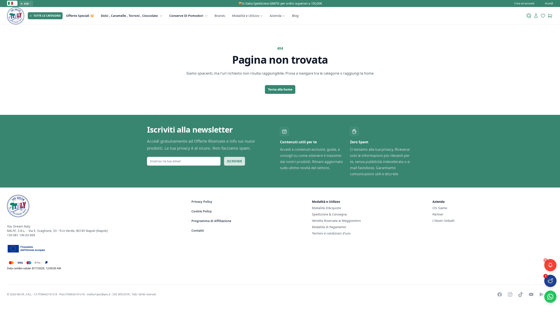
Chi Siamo (439, 208)
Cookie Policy (201, 211)
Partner (437, 214)
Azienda (276, 16)
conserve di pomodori (186, 16)
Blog (295, 16)
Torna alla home (280, 89)
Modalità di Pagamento (329, 227)
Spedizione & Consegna (329, 214)
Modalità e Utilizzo (245, 16)
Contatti (197, 230)
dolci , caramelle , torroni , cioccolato (129, 16)
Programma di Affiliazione (211, 221)
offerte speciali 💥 (80, 16)
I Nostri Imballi (443, 221)
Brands (220, 16)
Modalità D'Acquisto (326, 208)
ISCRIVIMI (234, 161)
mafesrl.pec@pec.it (98, 294)
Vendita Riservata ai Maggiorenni (336, 221)
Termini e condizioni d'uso (331, 233)
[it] (12, 3)
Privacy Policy (201, 202)
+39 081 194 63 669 (21, 235)
